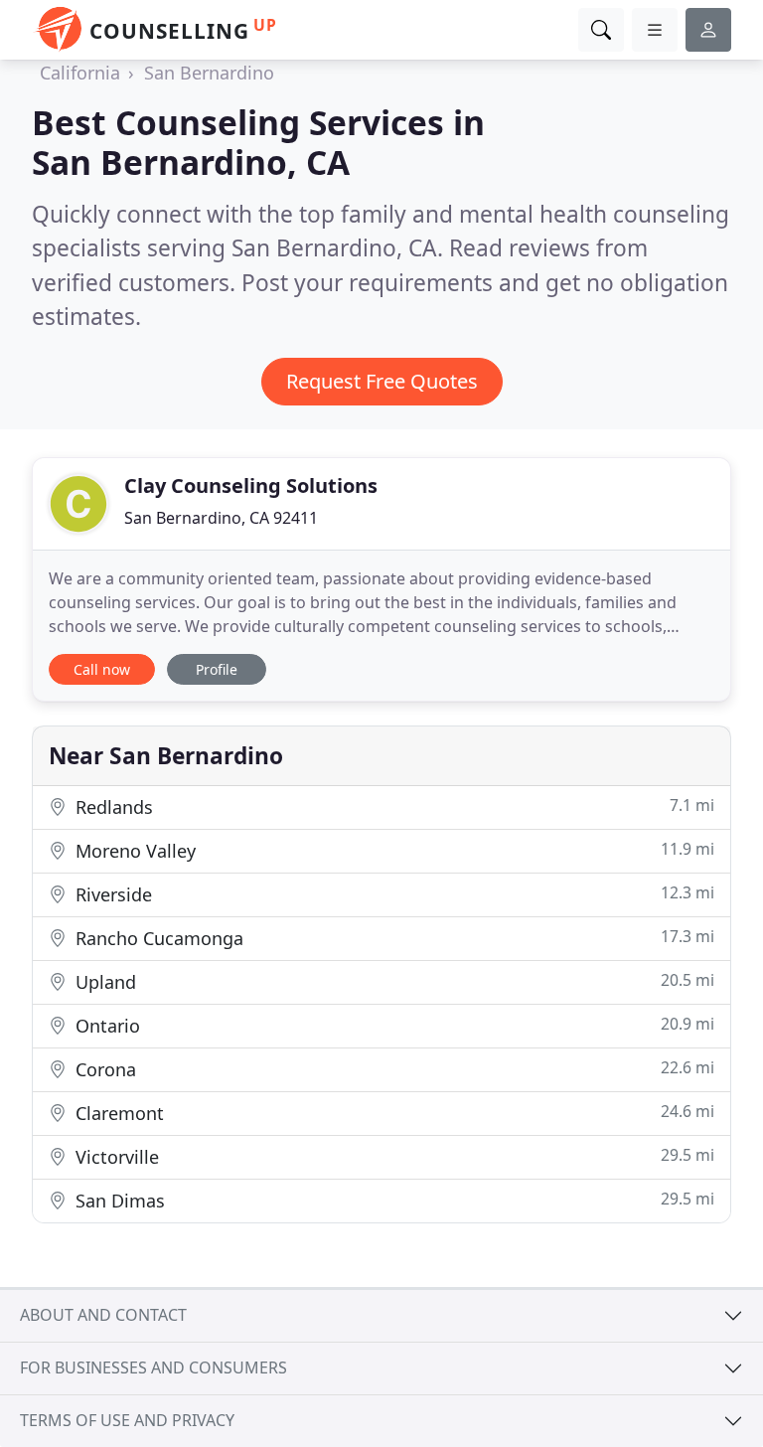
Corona (392, 1068)
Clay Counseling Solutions (251, 485)
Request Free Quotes (382, 381)
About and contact (103, 1315)
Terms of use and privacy (127, 1420)
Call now (102, 669)
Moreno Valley (392, 850)
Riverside (392, 894)
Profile (216, 669)
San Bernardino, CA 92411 (221, 518)
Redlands (392, 806)
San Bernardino (209, 72)
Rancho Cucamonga (392, 937)
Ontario (392, 1025)
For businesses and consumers (153, 1367)
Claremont (392, 1112)
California (80, 72)
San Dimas (392, 1200)
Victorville (392, 1156)
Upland (392, 981)
